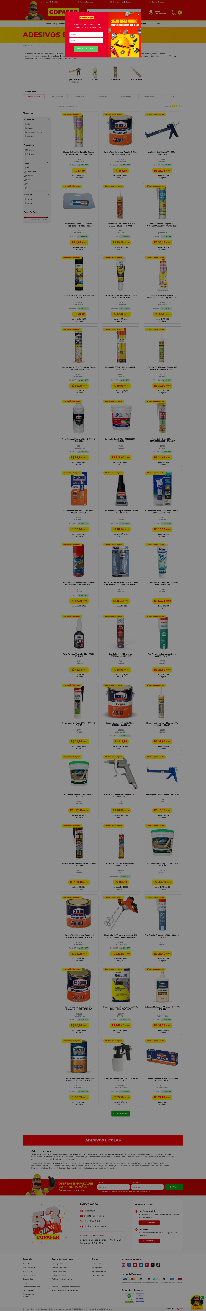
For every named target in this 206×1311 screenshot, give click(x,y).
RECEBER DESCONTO (86, 49)
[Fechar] (138, 14)
